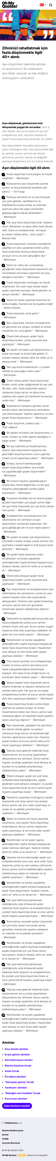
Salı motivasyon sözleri (18, 1059)
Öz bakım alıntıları (15, 1076)
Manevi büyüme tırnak (18, 1065)
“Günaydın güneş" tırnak (19, 1082)
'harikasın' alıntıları (16, 1087)
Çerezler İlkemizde (11, 1143)
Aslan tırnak (12, 1071)
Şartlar (5, 1134)
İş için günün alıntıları (17, 1054)
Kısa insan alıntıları (16, 1098)
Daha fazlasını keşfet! (17, 1105)
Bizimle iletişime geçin (12, 1130)
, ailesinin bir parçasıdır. (25, 1155)
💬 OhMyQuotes (12, 1123)
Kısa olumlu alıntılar (16, 1049)
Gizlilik (5, 1139)
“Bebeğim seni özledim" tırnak (22, 1093)
